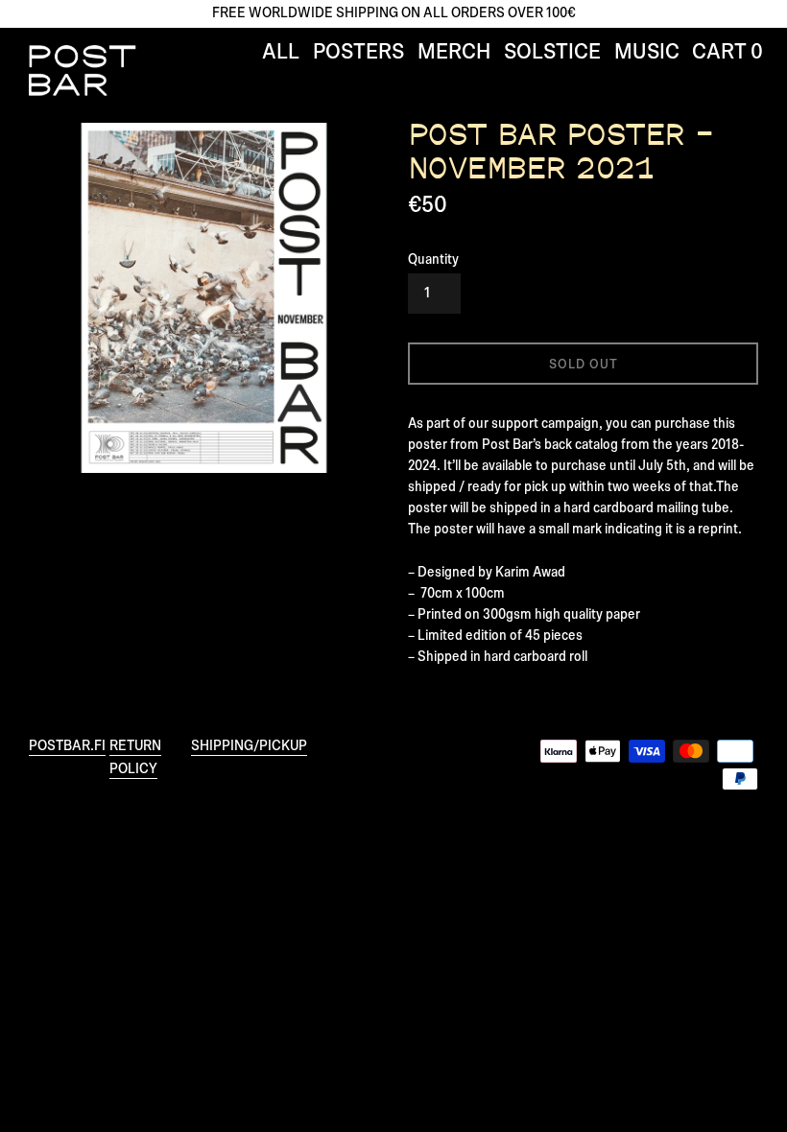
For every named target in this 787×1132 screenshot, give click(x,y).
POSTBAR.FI (67, 746)
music (647, 52)
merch (453, 52)
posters (358, 52)
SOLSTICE (552, 52)
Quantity (433, 259)
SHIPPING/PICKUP (249, 746)
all (280, 52)
